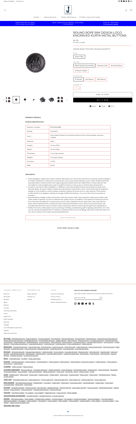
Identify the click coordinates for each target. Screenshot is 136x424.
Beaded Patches (52, 387)
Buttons (6, 294)
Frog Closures (61, 392)
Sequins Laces (43, 374)
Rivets (76, 371)
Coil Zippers (68, 399)
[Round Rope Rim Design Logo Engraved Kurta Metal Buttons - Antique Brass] (20, 273)
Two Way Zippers (107, 399)
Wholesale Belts (14, 358)
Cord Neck (47, 382)
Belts (5, 302)
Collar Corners (84, 371)
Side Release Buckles (17, 353)
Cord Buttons (8, 342)
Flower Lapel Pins (47, 379)
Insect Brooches (57, 347)
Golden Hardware (54, 369)
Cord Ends (69, 371)
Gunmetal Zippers (108, 400)
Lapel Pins (7, 316)
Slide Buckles (30, 353)
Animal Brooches (34, 347)
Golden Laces (54, 374)
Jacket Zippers (32, 400)
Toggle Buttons (61, 340)
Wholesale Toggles (18, 392)
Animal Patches (31, 387)
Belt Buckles (84, 353)
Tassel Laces (93, 374)
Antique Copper (81, 71)
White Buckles (94, 352)
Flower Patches (92, 387)
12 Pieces (78, 79)
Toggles (6, 325)
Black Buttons (67, 342)
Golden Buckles (47, 352)
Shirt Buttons (56, 338)
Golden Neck (99, 382)
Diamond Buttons (111, 340)
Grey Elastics (8, 363)
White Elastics (76, 361)
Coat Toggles (39, 392)
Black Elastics (65, 361)
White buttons (56, 342)
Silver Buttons (109, 342)
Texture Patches (26, 389)
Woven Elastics (30, 361)
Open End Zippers (94, 399)
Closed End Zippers (80, 399)
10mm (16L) (79, 57)
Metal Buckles (41, 353)
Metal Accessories (49, 371)
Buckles (6, 299)
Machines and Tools (10, 333)
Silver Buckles (58, 352)
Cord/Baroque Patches (41, 389)
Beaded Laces (14, 374)
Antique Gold (102, 65)
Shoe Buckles (94, 353)
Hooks (92, 371)
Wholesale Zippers (17, 399)
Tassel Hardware (103, 369)
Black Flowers (28, 366)
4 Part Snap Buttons (74, 344)
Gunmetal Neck (9, 384)
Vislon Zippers (52, 400)
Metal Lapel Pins (34, 379)
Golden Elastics (101, 361)
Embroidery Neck (76, 382)
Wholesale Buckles (18, 352)
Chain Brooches (70, 347)
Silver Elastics (112, 361)
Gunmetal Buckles (71, 352)
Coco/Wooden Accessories (13, 327)
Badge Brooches (43, 348)
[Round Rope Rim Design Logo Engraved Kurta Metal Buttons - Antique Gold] (18, 273)
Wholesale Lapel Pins (20, 379)
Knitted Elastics (42, 361)
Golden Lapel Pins (87, 379)
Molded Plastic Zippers (43, 399)
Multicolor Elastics (88, 361)
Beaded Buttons (32, 342)
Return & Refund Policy (59, 302)
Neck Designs (8, 319)
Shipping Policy (56, 299)
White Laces (33, 374)
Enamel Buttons (31, 338)
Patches (6, 322)
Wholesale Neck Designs (24, 382)
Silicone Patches (55, 389)
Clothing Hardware (10, 310)
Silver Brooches (68, 348)
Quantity (77, 85)
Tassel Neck (56, 382)
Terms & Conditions (57, 294)
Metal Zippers (29, 399)
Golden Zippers (85, 400)
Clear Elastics (18, 363)
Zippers (6, 330)
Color (76, 62)
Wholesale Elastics (17, 361)
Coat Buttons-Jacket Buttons (107, 338)
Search (29, 299)
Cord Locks (60, 371)
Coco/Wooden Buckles (54, 353)
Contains (78, 76)
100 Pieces (89, 79)
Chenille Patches (65, 387)
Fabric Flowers (17, 366)
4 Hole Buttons (49, 344)
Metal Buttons (91, 338)
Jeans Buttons (87, 344)
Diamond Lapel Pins (61, 379)
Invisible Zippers (57, 399)
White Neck (28, 384)
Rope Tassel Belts (35, 358)
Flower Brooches (31, 348)
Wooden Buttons (45, 395)
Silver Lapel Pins (100, 379)
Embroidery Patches (79, 387)
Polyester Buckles (16, 355)
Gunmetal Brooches (82, 348)
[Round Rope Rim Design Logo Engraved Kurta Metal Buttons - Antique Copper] (23, 273)
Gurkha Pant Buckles (31, 355)
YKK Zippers (42, 400)
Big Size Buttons (20, 342)
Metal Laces (84, 374)
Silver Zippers (96, 400)
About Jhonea (32, 294)
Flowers (6, 308)
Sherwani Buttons (68, 338)
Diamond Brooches (95, 347)
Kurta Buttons (80, 338)
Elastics (6, 305)
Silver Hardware (67, 369)
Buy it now (103, 100)
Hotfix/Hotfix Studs (80, 369)
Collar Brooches (82, 347)
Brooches (7, 296)
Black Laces (24, 374)
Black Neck (19, 384)
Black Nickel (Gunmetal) (84, 65)
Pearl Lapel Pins (74, 379)
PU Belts (24, 358)
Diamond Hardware (35, 371)
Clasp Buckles (105, 352)
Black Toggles (72, 392)
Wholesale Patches (17, 387)
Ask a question (68, 217)
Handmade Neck (88, 382)
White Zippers (74, 400)
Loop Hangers (22, 371)
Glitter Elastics (54, 361)
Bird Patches (41, 387)
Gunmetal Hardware (40, 369)
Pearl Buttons (72, 340)
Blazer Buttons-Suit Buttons (13, 340)
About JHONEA (9, 1)
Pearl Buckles (105, 353)
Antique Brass (116, 65)
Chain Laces (64, 374)
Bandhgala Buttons (31, 340)
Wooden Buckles (32, 395)
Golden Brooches (56, 348)
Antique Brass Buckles (33, 352)
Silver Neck (109, 382)
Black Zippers (63, 400)
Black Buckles (83, 352)
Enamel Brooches (17, 348)
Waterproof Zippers (10, 400)
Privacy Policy (55, 296)
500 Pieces (101, 79)
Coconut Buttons (44, 338)
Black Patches (15, 389)
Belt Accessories (26, 369)
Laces (5, 313)
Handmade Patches (105, 387)
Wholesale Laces (104, 374)
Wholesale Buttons (18, 338)
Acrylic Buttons (44, 342)
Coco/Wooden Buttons (46, 340)
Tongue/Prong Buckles (71, 353)
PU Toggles (29, 392)
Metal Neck (65, 382)
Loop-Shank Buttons (36, 344)
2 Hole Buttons (61, 344)
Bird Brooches (46, 347)
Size (75, 53)
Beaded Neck (38, 382)
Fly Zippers (22, 400)
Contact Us (19, 1)
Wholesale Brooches (20, 347)
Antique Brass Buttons (94, 342)
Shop (37, 17)
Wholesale (50, 17)
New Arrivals (68, 17)
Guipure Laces (74, 374)
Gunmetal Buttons (79, 342)
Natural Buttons (83, 340)
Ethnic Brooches (109, 347)
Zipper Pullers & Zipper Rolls (19, 402)
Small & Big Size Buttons (19, 344)
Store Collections (90, 17)
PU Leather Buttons (97, 340)
